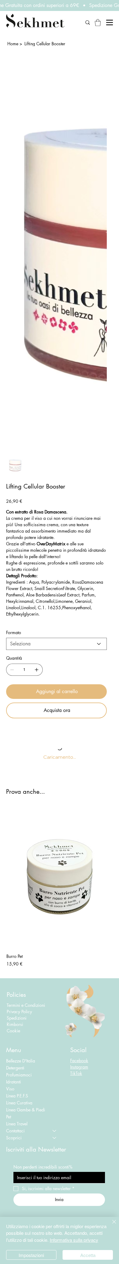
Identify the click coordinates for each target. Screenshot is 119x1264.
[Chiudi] (110, 1225)
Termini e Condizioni (26, 1005)
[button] (98, 22)
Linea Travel (16, 1124)
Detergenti (15, 1068)
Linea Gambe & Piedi (25, 1110)
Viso (10, 1089)
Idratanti (13, 1082)
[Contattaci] (54, 1130)
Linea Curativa (19, 1103)
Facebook (79, 1060)
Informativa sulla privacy (74, 1240)
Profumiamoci (19, 1075)
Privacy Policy (19, 1011)
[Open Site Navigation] (109, 22)
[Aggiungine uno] (37, 670)
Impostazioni (31, 1255)
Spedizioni (17, 1018)
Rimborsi (15, 1024)
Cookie (13, 1031)
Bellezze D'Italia (20, 1061)
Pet (8, 1117)
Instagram (79, 1067)
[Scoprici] (54, 1137)
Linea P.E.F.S (17, 1096)
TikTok (76, 1073)
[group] (59, 887)
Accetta (88, 1255)
